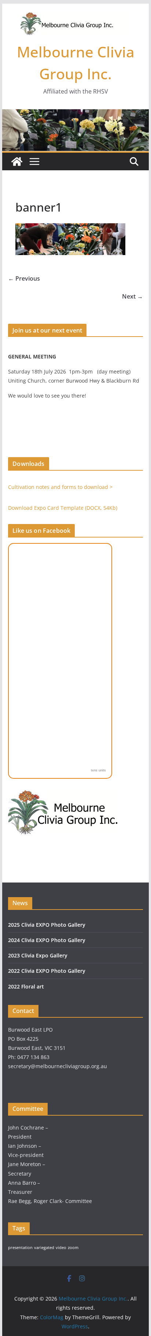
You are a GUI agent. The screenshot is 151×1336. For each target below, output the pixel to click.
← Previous (24, 278)
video (61, 1247)
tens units (98, 770)
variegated (44, 1247)
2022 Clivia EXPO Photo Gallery (46, 970)
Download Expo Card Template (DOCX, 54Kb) (62, 507)
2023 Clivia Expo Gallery (37, 955)
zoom (73, 1247)
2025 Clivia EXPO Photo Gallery (46, 924)
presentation (20, 1247)
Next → (132, 296)
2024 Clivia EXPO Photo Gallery (46, 940)
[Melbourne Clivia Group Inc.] (17, 161)
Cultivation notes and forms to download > (60, 486)
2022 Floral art (26, 986)
